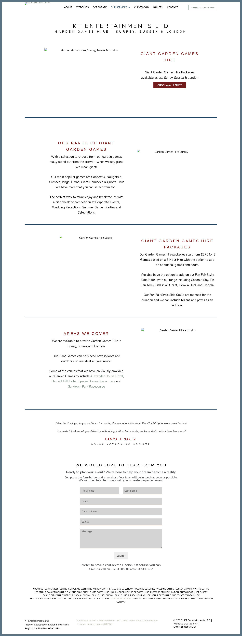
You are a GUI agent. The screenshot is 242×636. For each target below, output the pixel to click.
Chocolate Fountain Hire (186, 595)
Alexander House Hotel (106, 376)
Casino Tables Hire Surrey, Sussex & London (66, 595)
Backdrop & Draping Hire (95, 598)
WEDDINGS (82, 7)
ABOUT (68, 7)
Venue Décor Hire (161, 595)
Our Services (51, 589)
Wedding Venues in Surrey (147, 598)
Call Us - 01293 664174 (203, 7)
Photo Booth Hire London (164, 592)
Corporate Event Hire (80, 589)
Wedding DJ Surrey (145, 589)
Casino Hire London (102, 595)
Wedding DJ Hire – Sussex (169, 589)
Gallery (208, 598)
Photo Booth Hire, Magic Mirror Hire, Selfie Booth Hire (119, 592)
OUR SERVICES (119, 7)
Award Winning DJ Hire (196, 589)
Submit (121, 555)
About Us (38, 589)
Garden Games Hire (121, 598)
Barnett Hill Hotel (64, 381)
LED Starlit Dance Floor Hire (50, 592)
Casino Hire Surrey (125, 595)
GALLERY (158, 7)
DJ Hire (63, 589)
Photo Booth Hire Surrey (193, 592)
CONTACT (172, 7)
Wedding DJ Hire (101, 589)
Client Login (196, 598)
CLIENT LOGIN (141, 7)
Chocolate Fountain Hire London (47, 598)
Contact (121, 602)
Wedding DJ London (122, 589)
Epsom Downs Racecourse (96, 381)
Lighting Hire (143, 595)
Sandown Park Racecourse (86, 386)
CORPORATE (100, 7)
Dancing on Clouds (77, 592)
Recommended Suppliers (176, 598)
